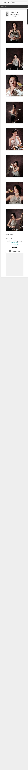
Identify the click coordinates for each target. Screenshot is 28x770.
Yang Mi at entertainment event (14, 14)
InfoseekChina (14, 242)
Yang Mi (16, 244)
